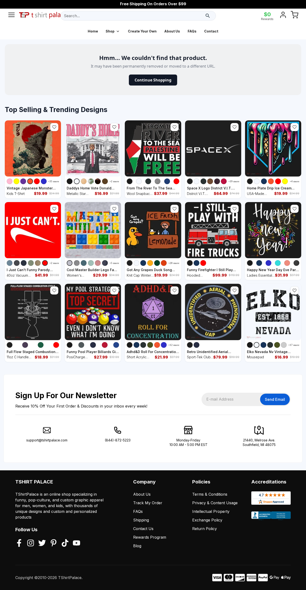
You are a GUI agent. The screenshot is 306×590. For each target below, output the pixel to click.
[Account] (283, 15)
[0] (294, 15)
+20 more (173, 263)
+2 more (114, 181)
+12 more (173, 344)
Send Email (275, 399)
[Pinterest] (53, 543)
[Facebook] (19, 543)
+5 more (114, 263)
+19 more (233, 181)
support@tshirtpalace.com (46, 440)
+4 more (294, 181)
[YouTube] (76, 543)
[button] (54, 127)
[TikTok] (65, 543)
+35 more (53, 181)
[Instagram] (30, 543)
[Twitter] (42, 543)
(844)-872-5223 (118, 440)
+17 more (293, 344)
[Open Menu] (11, 15)
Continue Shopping (153, 80)
